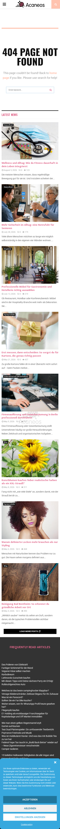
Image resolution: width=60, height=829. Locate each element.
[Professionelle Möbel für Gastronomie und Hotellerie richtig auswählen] (30, 265)
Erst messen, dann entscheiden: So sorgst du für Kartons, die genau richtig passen (30, 354)
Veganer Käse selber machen (16, 671)
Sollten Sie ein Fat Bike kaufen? (17, 700)
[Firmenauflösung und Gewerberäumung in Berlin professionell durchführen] (30, 392)
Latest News (9, 115)
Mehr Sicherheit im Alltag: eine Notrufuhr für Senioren (28, 226)
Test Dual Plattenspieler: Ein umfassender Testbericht (28, 729)
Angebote (7, 249)
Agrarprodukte (9, 314)
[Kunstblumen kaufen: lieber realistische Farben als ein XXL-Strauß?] (30, 458)
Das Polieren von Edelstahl (15, 664)
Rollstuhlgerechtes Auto (13, 684)
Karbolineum (8, 674)
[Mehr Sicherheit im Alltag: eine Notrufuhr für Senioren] (30, 203)
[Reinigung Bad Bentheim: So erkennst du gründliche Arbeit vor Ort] (30, 582)
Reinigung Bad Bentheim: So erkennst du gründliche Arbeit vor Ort (25, 606)
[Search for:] (30, 89)
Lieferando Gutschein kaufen (16, 678)
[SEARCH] (50, 90)
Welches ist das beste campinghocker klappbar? (25, 690)
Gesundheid (8, 125)
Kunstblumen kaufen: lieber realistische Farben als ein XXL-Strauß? (29, 482)
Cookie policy (26, 824)
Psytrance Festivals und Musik (17, 733)
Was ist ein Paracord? (12, 697)
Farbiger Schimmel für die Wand (17, 668)
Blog (5, 442)
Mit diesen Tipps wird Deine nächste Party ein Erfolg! (27, 681)
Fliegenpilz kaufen (10, 710)
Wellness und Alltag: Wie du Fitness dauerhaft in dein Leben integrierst (30, 165)
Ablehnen (30, 808)
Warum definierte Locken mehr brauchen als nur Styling (30, 544)
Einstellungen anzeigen (30, 817)
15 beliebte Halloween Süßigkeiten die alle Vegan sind (28, 755)
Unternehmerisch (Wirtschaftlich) (16, 376)
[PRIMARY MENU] (4, 4)
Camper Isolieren (10, 749)
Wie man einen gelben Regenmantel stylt (21, 723)
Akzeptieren (30, 799)
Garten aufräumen (11, 726)
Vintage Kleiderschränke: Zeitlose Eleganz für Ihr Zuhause (30, 694)
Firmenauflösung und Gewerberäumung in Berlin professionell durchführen (30, 416)
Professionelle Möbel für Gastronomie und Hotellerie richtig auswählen (27, 288)
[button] (55, 762)
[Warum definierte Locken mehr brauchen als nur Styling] (30, 520)
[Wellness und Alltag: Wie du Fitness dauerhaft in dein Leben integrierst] (30, 141)
